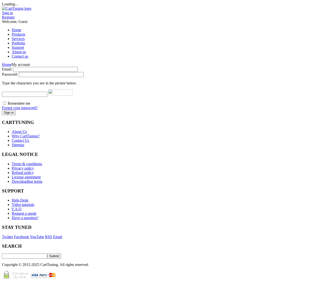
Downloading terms (27, 181)
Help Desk (20, 200)
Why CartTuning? (26, 136)
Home (6, 64)
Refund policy (23, 173)
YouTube (37, 237)
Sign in (7, 13)
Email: (7, 69)
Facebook (21, 237)
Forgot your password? (20, 108)
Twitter (7, 237)
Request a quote (24, 213)
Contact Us (20, 140)
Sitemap (18, 145)
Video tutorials (23, 205)
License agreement (26, 177)
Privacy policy (23, 168)
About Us (19, 132)
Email (57, 237)
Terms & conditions (27, 164)
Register (8, 17)
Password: (10, 74)
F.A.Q (17, 209)
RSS (48, 237)
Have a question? (25, 218)
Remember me (19, 103)
